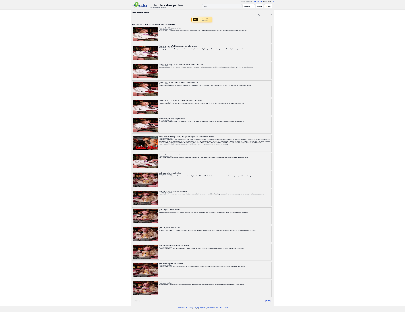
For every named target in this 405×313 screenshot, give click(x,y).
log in (254, 1)
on (273, 1)
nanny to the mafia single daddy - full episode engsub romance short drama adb (186, 137)
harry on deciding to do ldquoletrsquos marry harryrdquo (178, 82)
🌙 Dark (268, 6)
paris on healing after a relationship (171, 264)
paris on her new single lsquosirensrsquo (173, 191)
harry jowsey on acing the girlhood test (172, 118)
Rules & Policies (194, 307)
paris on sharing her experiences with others (174, 282)
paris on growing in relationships (170, 173)
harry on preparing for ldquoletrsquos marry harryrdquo (178, 46)
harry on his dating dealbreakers (170, 28)
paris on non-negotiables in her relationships (174, 245)
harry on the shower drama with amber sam (174, 155)
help (216, 307)
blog (183, 307)
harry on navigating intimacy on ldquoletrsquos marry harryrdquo (181, 64)
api (186, 307)
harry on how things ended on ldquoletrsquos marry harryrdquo (180, 100)
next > (268, 301)
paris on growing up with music (169, 227)
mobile (179, 307)
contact (221, 307)
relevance (264, 15)
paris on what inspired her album (170, 209)
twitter (226, 307)
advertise (202, 307)
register (259, 1)
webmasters (210, 307)
